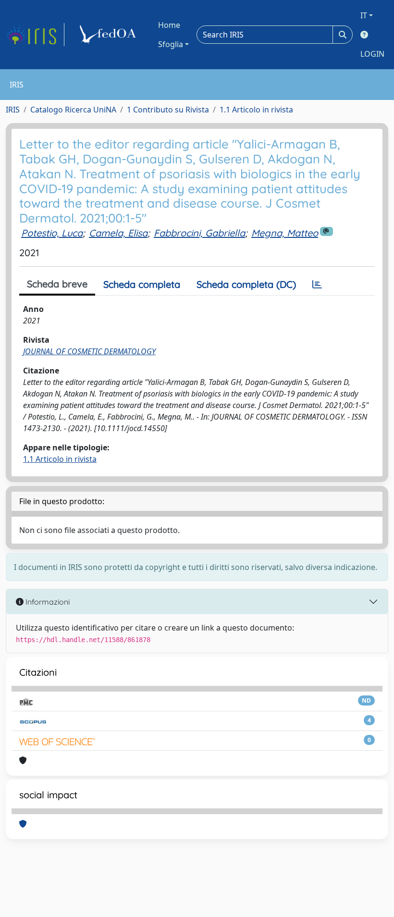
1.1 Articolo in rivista (256, 109)
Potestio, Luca (52, 233)
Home (169, 25)
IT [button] (363, 15)
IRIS (13, 109)
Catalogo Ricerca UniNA (73, 109)
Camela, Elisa (118, 233)
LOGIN (372, 54)
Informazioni (47, 602)
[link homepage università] (109, 34)
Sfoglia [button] (170, 44)
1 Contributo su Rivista (168, 109)
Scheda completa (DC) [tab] (246, 284)
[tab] (317, 284)
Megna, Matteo (284, 233)
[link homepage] (35, 34)
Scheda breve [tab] (57, 284)
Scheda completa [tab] (141, 284)
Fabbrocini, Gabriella (199, 233)
